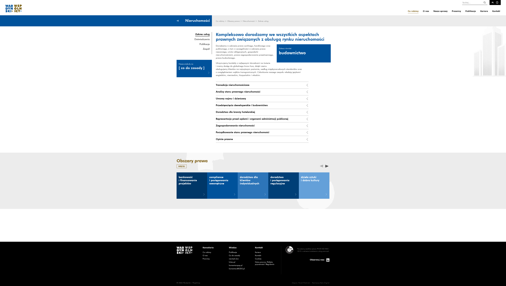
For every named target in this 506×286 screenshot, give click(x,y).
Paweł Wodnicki (304, 283)
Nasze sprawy (440, 11)
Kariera (484, 11)
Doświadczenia (202, 39)
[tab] (262, 85)
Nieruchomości (249, 21)
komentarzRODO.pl (240, 268)
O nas (426, 11)
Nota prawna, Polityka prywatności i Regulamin (264, 263)
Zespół (206, 48)
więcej (181, 166)
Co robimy (413, 11)
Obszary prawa (233, 21)
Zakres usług (202, 34)
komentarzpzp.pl (240, 265)
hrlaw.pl (240, 262)
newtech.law (240, 258)
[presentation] (326, 166)
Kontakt (496, 11)
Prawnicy (456, 11)
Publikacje (470, 11)
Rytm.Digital (324, 283)
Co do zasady (240, 255)
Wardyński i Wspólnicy (191, 283)
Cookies (258, 259)
